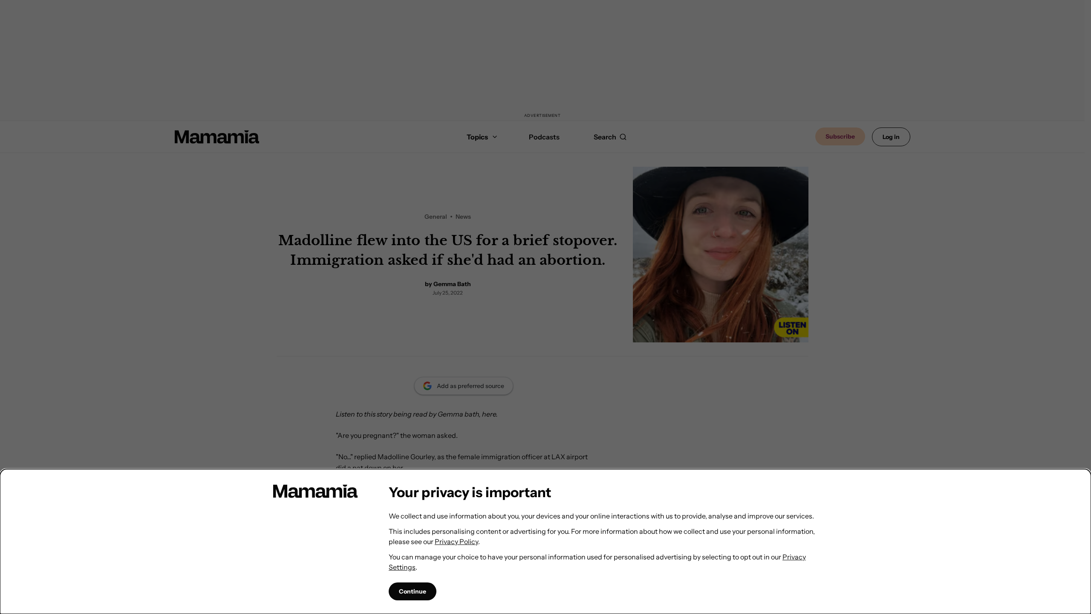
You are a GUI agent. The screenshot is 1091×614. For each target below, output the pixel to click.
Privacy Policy (456, 541)
